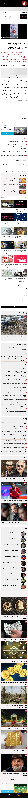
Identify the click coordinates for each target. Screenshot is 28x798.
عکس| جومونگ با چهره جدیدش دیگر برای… (10, 568)
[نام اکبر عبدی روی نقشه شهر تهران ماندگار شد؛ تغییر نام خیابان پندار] (23, 575)
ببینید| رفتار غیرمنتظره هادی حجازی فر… (10, 544)
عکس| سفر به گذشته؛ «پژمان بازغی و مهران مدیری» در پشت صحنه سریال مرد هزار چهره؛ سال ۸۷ (14, 384)
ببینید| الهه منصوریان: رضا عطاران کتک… (10, 556)
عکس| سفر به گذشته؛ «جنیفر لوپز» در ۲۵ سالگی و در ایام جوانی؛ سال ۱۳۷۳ (13, 352)
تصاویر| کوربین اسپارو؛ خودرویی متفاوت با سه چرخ (16, 408)
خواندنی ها (23, 176)
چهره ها (24, 528)
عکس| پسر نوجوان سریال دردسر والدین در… (10, 550)
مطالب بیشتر (14, 779)
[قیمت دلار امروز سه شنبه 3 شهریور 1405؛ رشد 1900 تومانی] (14, 629)
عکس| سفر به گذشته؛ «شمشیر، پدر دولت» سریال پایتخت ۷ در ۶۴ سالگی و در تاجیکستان (14, 405)
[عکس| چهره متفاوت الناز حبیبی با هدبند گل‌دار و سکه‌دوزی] (23, 534)
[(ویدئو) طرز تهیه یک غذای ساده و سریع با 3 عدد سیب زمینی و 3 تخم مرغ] (22, 180)
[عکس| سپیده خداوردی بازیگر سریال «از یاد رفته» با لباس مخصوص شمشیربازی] (23, 540)
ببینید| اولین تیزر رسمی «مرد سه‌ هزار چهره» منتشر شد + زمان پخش (14, 448)
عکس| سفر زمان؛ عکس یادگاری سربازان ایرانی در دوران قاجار (14, 414)
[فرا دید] (24, 3)
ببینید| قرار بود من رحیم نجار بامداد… (11, 580)
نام (26, 288)
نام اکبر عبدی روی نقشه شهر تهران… (11, 574)
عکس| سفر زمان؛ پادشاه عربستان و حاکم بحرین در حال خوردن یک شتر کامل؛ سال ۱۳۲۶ (14, 367)
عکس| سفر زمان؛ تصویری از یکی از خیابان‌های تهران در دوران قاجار (14, 379)
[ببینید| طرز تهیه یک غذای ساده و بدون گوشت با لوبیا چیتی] (22, 192)
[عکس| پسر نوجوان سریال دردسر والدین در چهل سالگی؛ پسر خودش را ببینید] (23, 551)
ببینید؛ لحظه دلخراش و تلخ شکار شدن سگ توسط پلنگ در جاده (13, 144)
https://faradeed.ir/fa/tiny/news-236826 (9, 168)
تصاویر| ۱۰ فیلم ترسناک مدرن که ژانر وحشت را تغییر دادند (15, 399)
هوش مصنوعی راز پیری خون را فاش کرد (18, 402)
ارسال (14, 306)
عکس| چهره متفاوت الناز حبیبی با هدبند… (10, 533)
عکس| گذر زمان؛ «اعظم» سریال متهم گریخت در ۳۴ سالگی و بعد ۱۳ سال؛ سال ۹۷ (13, 452)
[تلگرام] (6, 165)
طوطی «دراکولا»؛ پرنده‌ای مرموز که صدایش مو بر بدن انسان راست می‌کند (14, 147)
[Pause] (15, 133)
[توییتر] (3, 165)
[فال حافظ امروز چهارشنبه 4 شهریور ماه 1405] (14, 718)
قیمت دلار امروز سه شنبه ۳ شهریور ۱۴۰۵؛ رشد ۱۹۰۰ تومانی (15, 426)
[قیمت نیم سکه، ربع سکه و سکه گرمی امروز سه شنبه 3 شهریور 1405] (14, 606)
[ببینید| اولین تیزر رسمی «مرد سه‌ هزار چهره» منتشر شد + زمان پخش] (14, 468)
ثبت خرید (7, 133)
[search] (5, 3)
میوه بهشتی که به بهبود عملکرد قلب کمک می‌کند (16, 411)
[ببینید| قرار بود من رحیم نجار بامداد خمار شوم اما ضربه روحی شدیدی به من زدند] (23, 581)
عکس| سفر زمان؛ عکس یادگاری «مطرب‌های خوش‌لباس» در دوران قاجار (14, 363)
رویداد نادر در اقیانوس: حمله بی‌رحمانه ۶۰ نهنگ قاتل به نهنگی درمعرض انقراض (14, 152)
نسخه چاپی (3, 171)
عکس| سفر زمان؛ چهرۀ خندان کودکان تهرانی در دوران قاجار (14, 392)
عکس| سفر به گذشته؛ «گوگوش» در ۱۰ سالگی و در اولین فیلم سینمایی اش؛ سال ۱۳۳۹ (14, 375)
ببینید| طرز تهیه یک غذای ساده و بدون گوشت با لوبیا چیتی (10, 191)
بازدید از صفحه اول (21, 171)
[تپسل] (1, 125)
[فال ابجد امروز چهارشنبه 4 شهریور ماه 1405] (14, 650)
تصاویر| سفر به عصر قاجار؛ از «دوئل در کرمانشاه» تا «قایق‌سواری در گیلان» (14, 434)
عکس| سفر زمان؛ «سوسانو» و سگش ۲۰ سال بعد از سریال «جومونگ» (15, 348)
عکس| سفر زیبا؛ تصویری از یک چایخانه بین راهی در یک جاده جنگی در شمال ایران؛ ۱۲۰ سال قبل (14, 371)
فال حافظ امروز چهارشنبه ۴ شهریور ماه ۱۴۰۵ (17, 390)
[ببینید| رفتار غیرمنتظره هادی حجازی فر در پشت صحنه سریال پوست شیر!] (14, 512)
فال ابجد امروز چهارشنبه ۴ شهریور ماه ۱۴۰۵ (18, 387)
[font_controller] (6, 66)
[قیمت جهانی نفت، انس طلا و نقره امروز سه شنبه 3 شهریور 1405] (14, 739)
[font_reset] (4, 66)
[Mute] (17, 133)
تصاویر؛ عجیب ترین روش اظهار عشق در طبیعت (17, 141)
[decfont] (2, 66)
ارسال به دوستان (12, 171)
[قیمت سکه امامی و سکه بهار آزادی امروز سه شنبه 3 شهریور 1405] (14, 672)
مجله (25, 458)
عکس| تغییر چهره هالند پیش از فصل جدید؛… (10, 585)
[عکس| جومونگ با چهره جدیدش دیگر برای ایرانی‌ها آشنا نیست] (23, 569)
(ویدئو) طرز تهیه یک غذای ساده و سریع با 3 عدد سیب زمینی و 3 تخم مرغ (10, 179)
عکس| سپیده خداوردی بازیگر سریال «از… (10, 539)
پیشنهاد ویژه (23, 313)
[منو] (2, 3)
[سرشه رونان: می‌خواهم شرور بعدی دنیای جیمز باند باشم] (23, 563)
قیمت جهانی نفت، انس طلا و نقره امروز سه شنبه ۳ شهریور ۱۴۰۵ (13, 441)
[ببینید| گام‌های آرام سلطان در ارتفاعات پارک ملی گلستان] (22, 186)
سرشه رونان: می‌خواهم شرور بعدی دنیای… (10, 562)
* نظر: (26, 298)
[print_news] (11, 66)
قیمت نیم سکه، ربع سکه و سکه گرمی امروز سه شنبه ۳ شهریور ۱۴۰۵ (14, 422)
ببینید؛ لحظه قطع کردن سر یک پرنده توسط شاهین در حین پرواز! (13, 155)
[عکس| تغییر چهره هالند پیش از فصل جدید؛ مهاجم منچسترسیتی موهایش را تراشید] (23, 586)
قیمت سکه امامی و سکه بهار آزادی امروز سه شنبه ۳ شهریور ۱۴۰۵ (14, 431)
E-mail (25, 293)
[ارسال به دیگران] (13, 66)
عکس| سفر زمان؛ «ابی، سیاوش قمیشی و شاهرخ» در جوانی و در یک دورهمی (13, 359)
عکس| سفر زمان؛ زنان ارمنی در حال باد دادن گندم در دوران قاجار (13, 356)
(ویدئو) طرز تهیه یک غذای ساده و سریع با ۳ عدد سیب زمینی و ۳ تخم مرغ (13, 396)
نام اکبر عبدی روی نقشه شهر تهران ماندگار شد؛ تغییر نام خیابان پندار (14, 444)
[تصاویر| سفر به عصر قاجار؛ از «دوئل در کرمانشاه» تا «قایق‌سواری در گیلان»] (14, 695)
